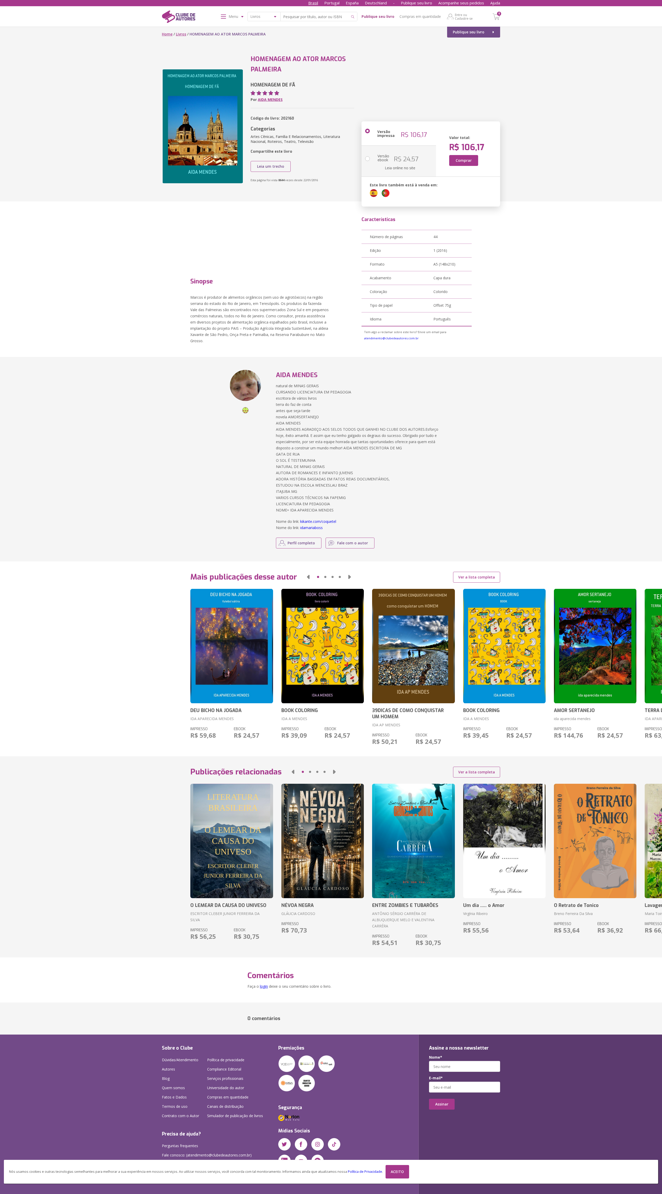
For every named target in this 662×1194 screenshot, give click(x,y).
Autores (168, 1069)
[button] (308, 577)
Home (167, 34)
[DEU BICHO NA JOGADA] (231, 646)
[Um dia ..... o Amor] (504, 841)
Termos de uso (174, 1106)
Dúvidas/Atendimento (180, 1059)
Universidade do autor (225, 1087)
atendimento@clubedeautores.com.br (391, 338)
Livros (181, 34)
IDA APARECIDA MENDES (212, 718)
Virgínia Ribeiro (475, 913)
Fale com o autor (352, 542)
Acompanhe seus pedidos (461, 2)
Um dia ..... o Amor (484, 905)
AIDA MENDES (270, 99)
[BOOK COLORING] (322, 646)
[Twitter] (284, 1144)
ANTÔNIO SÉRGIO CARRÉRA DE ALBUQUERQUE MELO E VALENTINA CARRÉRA (403, 919)
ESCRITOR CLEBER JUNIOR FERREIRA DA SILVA (225, 916)
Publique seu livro (416, 2)
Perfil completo (301, 542)
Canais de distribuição (225, 1106)
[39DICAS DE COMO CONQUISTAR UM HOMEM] (413, 646)
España (352, 2)
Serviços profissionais (225, 1078)
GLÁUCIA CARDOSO (298, 913)
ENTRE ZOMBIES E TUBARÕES (405, 905)
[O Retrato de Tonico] (595, 841)
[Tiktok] (334, 1144)
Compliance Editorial (224, 1069)
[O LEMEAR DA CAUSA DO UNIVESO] (231, 841)
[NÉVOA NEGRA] (322, 841)
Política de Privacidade (365, 1171)
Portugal (332, 2)
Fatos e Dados (174, 1097)
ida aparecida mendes (572, 718)
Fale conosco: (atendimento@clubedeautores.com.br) (207, 1155)
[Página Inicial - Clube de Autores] (178, 17)
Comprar (464, 160)
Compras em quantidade (420, 16)
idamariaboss (311, 527)
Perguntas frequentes (180, 1145)
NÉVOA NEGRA (297, 905)
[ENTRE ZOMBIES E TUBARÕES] (413, 841)
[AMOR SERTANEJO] (595, 646)
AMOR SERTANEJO (574, 710)
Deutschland (376, 2)
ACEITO (397, 1171)
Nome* (435, 1057)
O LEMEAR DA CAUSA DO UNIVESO (228, 905)
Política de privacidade (225, 1059)
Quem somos (173, 1087)
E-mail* (436, 1078)
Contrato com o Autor (180, 1115)
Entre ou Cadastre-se (464, 16)
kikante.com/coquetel (318, 521)
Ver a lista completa (476, 577)
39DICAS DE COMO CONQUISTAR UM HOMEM (408, 713)
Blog (166, 1078)
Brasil (313, 2)
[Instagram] (317, 1144)
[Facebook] (301, 1144)
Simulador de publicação (235, 1115)
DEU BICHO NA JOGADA (216, 710)
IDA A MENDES (294, 718)
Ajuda (495, 2)
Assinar (441, 1104)
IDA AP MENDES (386, 724)
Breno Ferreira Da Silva (573, 913)
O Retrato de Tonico (576, 905)
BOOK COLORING (299, 710)
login (264, 986)
